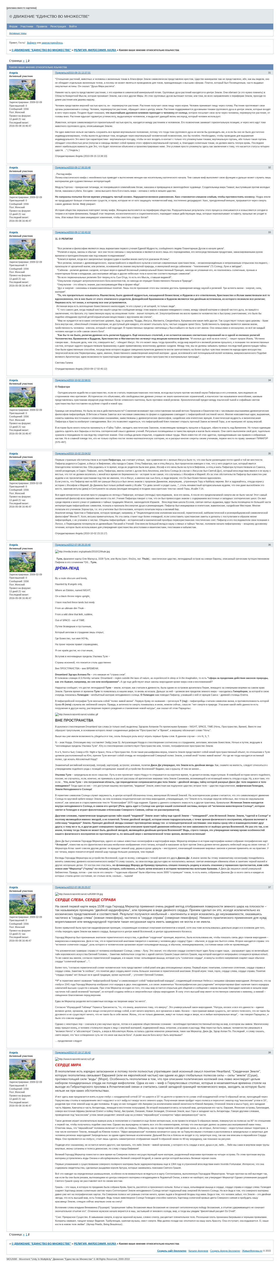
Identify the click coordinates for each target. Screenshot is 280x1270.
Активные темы (17, 33)
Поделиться (61, 72)
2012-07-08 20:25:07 (79, 887)
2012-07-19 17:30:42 (79, 1052)
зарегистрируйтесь (52, 42)
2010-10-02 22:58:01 (79, 380)
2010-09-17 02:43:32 (79, 232)
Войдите (31, 42)
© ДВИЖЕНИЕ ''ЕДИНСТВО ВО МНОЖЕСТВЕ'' (41, 50)
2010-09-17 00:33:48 (79, 167)
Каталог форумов (198, 1250)
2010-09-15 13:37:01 (79, 72)
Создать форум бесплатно (225, 1250)
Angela (13, 72)
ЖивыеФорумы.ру (252, 1250)
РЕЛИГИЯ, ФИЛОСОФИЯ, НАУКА (95, 50)
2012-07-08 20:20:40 (79, 544)
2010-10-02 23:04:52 (79, 453)
